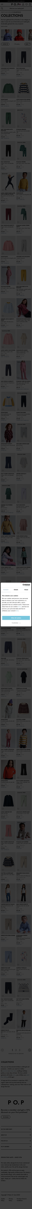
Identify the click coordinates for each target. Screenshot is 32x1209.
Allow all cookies (16, 618)
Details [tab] (16, 589)
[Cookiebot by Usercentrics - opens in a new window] (23, 585)
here (19, 606)
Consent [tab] (5, 589)
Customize (15, 623)
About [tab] (26, 589)
